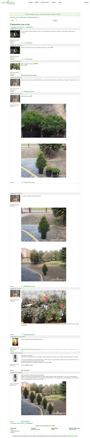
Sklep (60, 2)
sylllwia (12, 29)
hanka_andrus (14, 336)
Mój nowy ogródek (25, 370)
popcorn (12, 353)
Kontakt (12, 432)
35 (27, 27)
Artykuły (31, 2)
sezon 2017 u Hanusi (34, 349)
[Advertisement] (45, 9)
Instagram (54, 2)
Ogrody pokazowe (45, 2)
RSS (54, 429)
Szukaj (55, 20)
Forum (36, 2)
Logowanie (86, 2)
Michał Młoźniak (72, 429)
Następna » (30, 27)
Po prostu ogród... (29, 43)
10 (23, 27)
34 (26, 27)
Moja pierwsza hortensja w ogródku (29, 75)
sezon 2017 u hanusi (25, 349)
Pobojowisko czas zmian (32, 17)
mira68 (12, 77)
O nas (12, 429)
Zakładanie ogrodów (35, 429)
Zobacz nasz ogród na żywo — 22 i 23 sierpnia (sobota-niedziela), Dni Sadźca (43, 14)
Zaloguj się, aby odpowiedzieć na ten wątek (45, 425)
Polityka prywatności (15, 431)
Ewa (11, 61)
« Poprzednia (13, 27)
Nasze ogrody (23, 17)
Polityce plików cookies (72, 436)
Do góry (12, 43)
